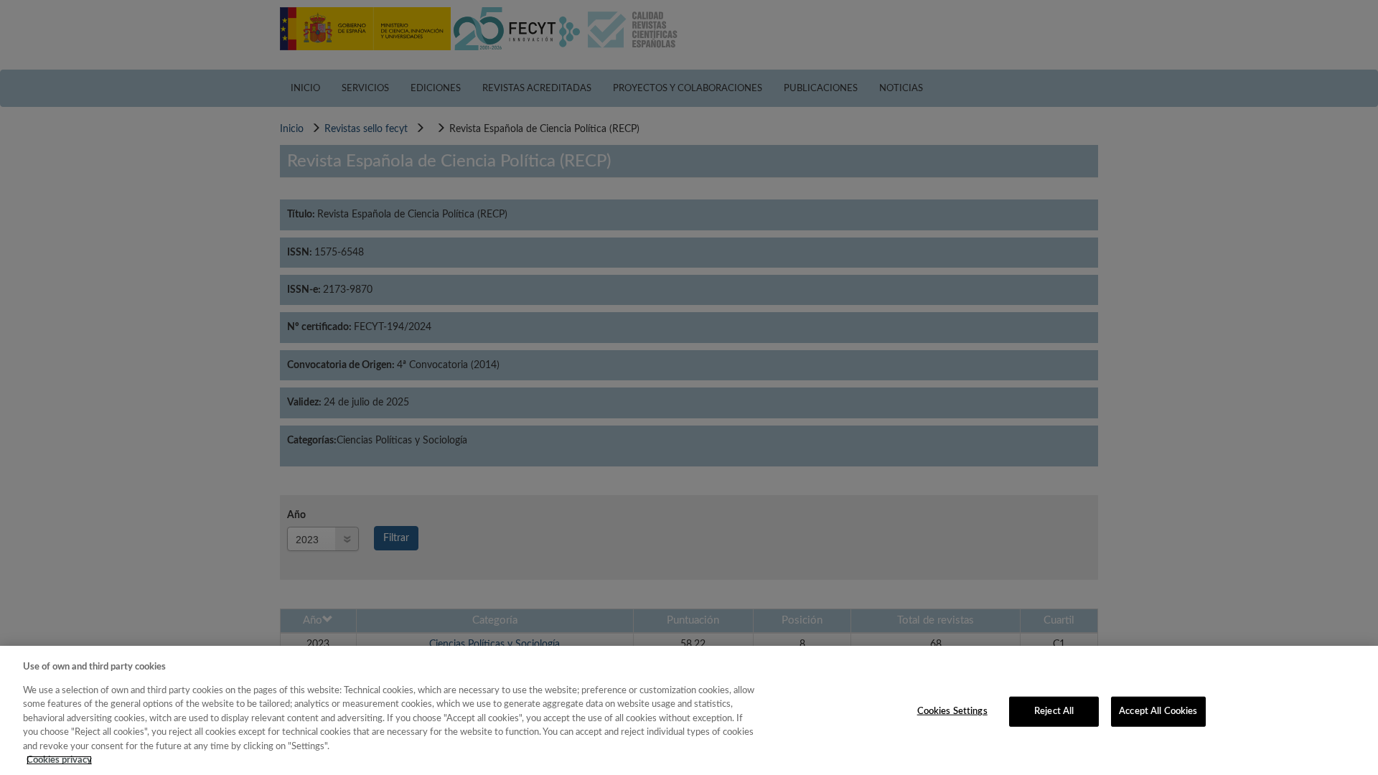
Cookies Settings (952, 711)
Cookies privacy (59, 760)
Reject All (1054, 711)
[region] (689, 710)
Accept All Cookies (1158, 711)
